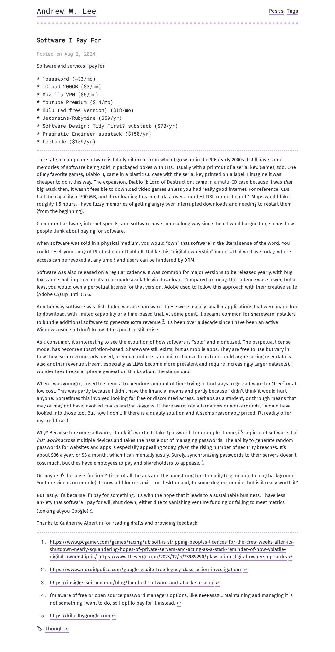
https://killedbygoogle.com (80, 616)
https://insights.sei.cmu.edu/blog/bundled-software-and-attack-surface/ (132, 583)
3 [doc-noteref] (163, 320)
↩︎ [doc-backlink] (290, 557)
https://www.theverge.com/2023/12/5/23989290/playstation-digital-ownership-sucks (192, 557)
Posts (276, 11)
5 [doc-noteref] (91, 509)
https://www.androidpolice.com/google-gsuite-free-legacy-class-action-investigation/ (146, 569)
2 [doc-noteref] (114, 258)
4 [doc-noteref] (203, 461)
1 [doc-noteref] (231, 249)
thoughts (57, 628)
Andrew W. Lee (66, 11)
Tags (292, 11)
